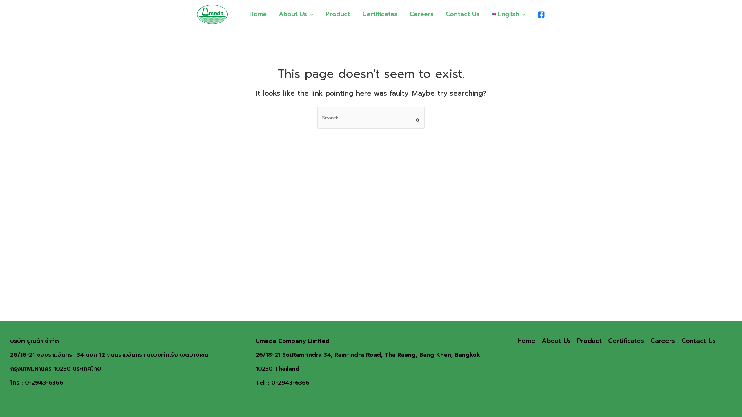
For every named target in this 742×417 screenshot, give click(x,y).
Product (337, 14)
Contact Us (462, 14)
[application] (310, 14)
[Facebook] (541, 14)
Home (258, 14)
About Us (293, 14)
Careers (422, 14)
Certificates (379, 14)
